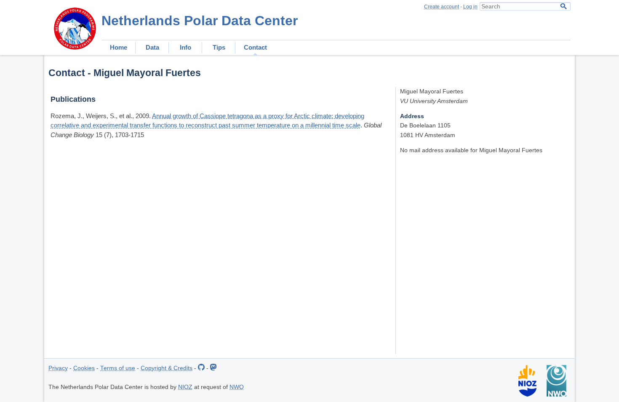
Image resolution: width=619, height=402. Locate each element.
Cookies (84, 368)
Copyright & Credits (166, 368)
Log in (470, 7)
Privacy (58, 368)
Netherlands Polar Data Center (199, 20)
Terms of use (117, 368)
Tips (219, 47)
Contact (255, 47)
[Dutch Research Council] (556, 394)
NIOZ (185, 387)
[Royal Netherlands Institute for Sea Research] (527, 394)
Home (118, 47)
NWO (236, 387)
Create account (441, 7)
